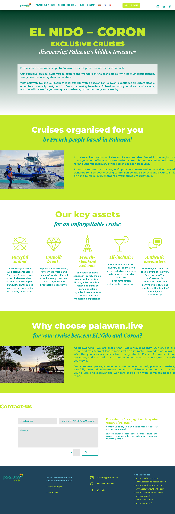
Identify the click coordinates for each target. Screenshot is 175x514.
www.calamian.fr (144, 503)
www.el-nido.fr (143, 496)
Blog (82, 5)
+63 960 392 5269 (105, 483)
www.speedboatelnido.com (149, 485)
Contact (91, 5)
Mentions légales (55, 486)
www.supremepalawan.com (150, 492)
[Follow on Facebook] (169, 6)
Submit (90, 452)
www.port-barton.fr (145, 499)
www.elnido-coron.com (147, 478)
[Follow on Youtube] (163, 6)
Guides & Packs (131, 5)
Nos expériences (66, 5)
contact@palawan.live (107, 477)
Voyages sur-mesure (45, 5)
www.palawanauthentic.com (150, 489)
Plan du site (52, 493)
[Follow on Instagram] (157, 6)
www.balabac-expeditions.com (151, 482)
